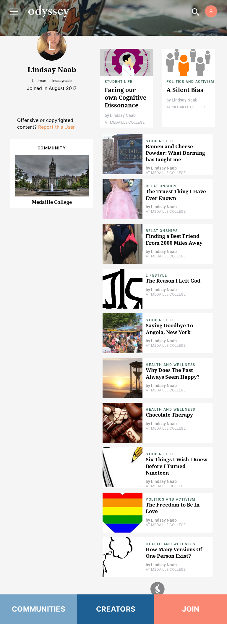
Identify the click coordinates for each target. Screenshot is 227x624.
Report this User (56, 127)
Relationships (162, 186)
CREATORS (115, 609)
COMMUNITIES (38, 609)
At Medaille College (125, 122)
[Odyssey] (48, 11)
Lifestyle (156, 275)
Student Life (118, 82)
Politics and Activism (190, 82)
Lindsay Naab (123, 115)
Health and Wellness (170, 365)
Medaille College (52, 202)
